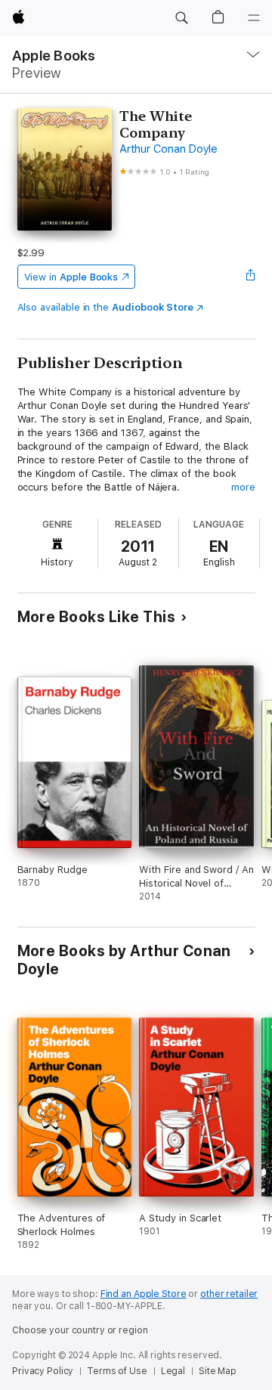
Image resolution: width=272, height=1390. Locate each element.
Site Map (217, 1371)
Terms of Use (117, 1371)
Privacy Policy (42, 1371)
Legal (173, 1371)
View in (71, 277)
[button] (181, 18)
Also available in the (105, 307)
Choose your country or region (80, 1330)
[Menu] (254, 18)
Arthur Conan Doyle (168, 149)
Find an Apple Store (143, 1294)
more (243, 487)
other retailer (229, 1294)
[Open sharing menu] (250, 277)
